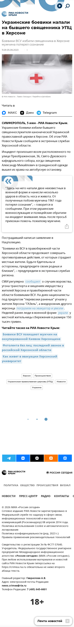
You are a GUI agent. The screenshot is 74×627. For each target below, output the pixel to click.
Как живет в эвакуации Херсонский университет (30, 359)
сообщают (33, 281)
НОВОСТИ (8, 497)
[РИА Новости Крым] (14, 14)
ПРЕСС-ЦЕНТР (28, 497)
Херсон (27, 375)
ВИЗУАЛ (65, 486)
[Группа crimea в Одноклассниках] (51, 458)
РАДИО (45, 497)
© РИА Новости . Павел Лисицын (16, 96)
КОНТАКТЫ (61, 497)
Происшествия (43, 375)
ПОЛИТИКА (11, 486)
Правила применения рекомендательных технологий (36, 537)
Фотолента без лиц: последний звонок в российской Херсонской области (33, 348)
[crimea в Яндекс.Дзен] (37, 458)
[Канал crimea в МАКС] (65, 458)
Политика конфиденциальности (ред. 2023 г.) (30, 534)
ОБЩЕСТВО (27, 486)
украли (63, 313)
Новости (61, 381)
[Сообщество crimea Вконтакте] (23, 458)
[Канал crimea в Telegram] (9, 458)
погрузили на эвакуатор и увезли (40, 308)
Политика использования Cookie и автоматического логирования (35, 528)
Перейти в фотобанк (42, 96)
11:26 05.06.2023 (10, 50)
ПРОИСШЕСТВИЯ (47, 486)
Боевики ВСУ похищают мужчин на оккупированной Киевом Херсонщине (31, 337)
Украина (36, 387)
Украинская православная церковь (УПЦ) (30, 381)
